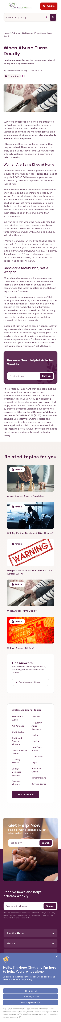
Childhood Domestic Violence (17, 741)
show (16, 202)
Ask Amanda (18, 726)
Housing (35, 741)
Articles (16, 33)
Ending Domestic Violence (16, 771)
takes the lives (45, 173)
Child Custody (19, 732)
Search (45, 842)
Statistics (27, 33)
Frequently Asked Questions (37, 725)
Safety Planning (39, 777)
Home (6, 33)
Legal (34, 762)
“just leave (13, 125)
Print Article (13, 76)
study (45, 300)
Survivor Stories (39, 784)
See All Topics (25, 794)
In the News (37, 756)
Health (35, 735)
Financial (36, 716)
